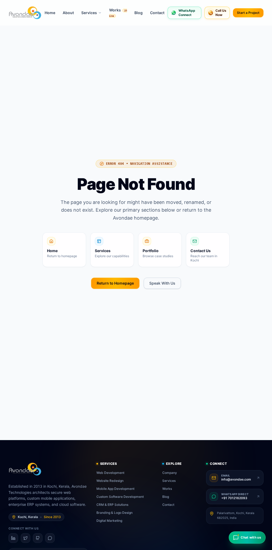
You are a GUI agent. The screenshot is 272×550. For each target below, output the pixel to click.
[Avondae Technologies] (24, 13)
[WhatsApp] (50, 538)
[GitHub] (37, 538)
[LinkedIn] (13, 538)
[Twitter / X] (25, 538)
